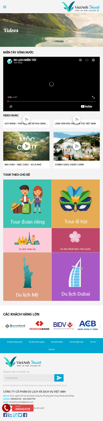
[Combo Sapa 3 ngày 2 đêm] (77, 146)
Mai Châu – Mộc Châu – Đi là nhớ (23, 164)
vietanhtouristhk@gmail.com (21, 402)
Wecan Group (61, 385)
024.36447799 (29, 399)
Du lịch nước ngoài (36, 342)
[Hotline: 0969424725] (6, 412)
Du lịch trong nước (14, 342)
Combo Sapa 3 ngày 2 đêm (69, 164)
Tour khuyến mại (76, 342)
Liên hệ (51, 349)
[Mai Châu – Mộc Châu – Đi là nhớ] (26, 146)
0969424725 (16, 399)
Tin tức (93, 342)
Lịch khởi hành (57, 342)
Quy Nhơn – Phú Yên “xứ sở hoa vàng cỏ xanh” (30, 123)
